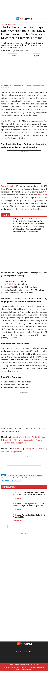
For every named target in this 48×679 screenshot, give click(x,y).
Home (3, 24)
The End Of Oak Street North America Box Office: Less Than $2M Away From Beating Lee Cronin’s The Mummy (30, 494)
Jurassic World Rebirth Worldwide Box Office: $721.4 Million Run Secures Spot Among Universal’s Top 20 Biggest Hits (23, 440)
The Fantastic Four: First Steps (11, 480)
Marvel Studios (6, 478)
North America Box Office (20, 478)
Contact (17, 664)
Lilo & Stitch (8, 284)
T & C (27, 664)
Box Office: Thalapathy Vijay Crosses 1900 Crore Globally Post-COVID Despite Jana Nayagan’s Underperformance (28, 505)
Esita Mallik (6, 51)
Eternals (39, 475)
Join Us (14, 55)
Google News (16, 451)
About (11, 664)
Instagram (30, 448)
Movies (39, 667)
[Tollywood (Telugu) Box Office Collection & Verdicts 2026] (6, 518)
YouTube (5, 451)
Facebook (17, 448)
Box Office (12, 24)
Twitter (41, 448)
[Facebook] (2, 471)
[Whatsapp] (10, 471)
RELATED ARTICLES (9, 487)
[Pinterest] (24, 648)
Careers (22, 664)
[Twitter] (6, 471)
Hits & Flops (18, 521)
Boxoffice (31, 475)
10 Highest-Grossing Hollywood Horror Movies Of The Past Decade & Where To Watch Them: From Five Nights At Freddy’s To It (29, 221)
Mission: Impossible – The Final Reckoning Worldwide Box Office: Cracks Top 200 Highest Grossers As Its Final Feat (28, 229)
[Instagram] (21, 648)
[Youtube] (30, 648)
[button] (36, 55)
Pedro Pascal (7, 186)
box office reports (21, 475)
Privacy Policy (35, 664)
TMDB (29, 669)
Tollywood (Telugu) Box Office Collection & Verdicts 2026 (29, 516)
